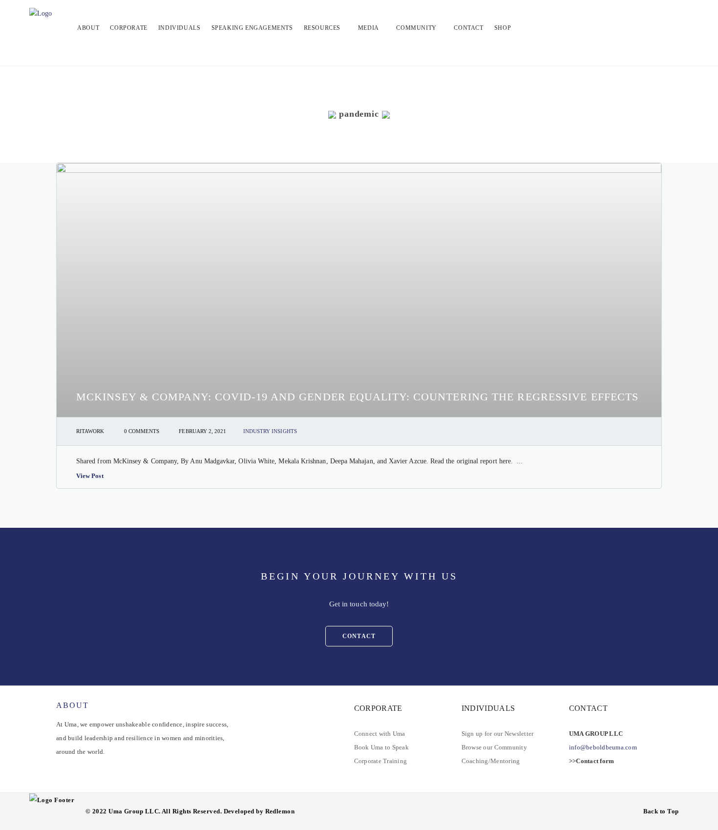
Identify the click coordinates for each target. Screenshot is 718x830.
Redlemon (280, 811)
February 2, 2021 (202, 431)
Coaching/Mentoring (491, 761)
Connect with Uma (379, 733)
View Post (90, 475)
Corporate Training (380, 761)
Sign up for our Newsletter (498, 733)
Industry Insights (270, 431)
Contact (359, 636)
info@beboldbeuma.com (603, 747)
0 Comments (142, 431)
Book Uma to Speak (381, 747)
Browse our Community (494, 747)
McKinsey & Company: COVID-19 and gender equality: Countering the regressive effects (357, 397)
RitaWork (90, 431)
